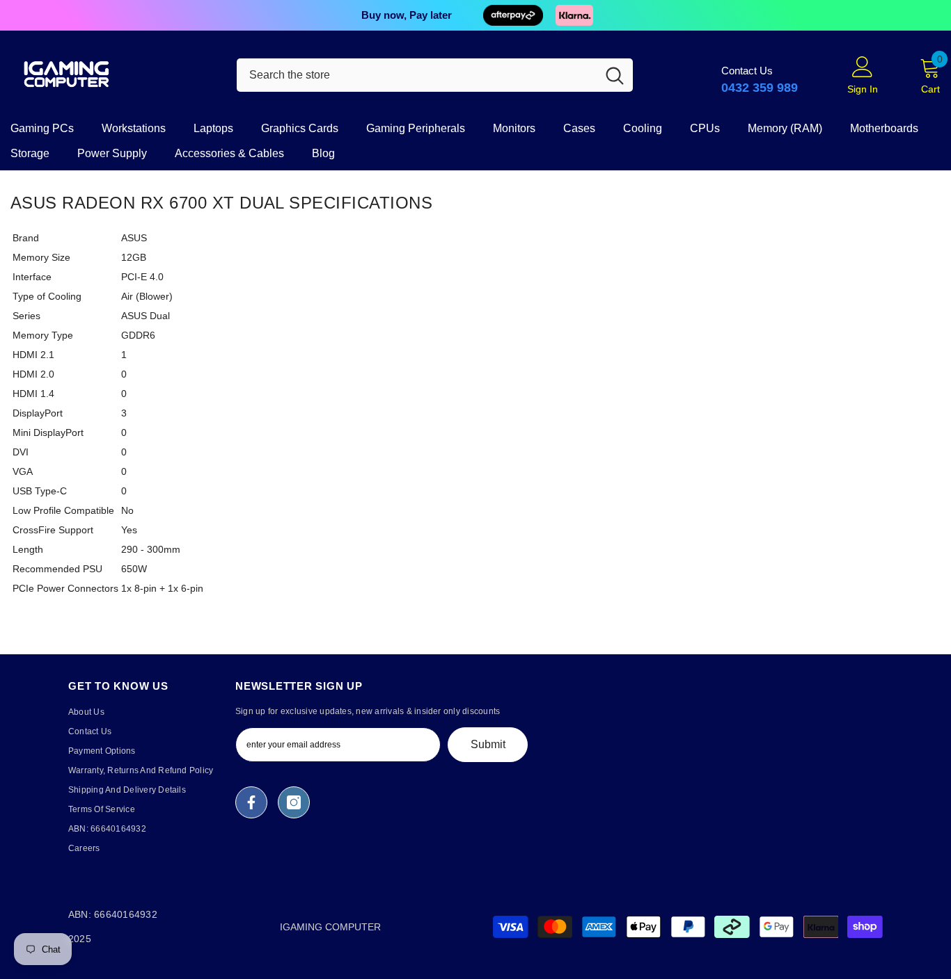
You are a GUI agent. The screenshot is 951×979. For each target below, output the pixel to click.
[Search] (435, 75)
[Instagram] (294, 802)
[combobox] (417, 75)
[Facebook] (251, 802)
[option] (475, 15)
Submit (488, 744)
